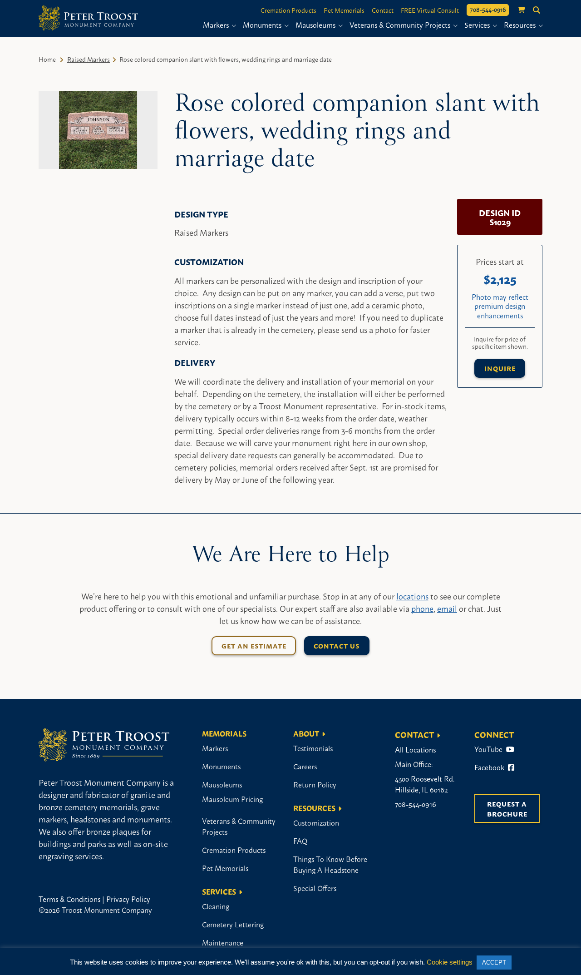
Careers (305, 766)
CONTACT (414, 734)
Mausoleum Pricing (232, 799)
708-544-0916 (488, 9)
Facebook (490, 767)
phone (422, 608)
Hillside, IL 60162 (421, 789)
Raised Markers (88, 59)
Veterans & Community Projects (401, 24)
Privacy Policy (128, 899)
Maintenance (222, 942)
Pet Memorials (344, 10)
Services (478, 24)
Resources (520, 24)
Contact (383, 10)
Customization (316, 822)
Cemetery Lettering (233, 924)
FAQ (300, 840)
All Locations (415, 749)
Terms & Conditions (69, 899)
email (447, 608)
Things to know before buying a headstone (330, 864)
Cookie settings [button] (450, 962)
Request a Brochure (508, 808)
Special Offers (314, 888)
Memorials (224, 733)
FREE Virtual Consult (430, 10)
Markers (217, 24)
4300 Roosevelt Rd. (424, 778)
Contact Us (336, 645)
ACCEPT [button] (494, 962)
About (306, 733)
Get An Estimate (254, 645)
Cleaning (215, 906)
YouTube (489, 749)
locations (412, 596)
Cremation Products (288, 10)
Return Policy (314, 784)
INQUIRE (500, 368)
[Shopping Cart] (517, 10)
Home (47, 59)
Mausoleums (316, 24)
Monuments (263, 24)
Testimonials (313, 748)
